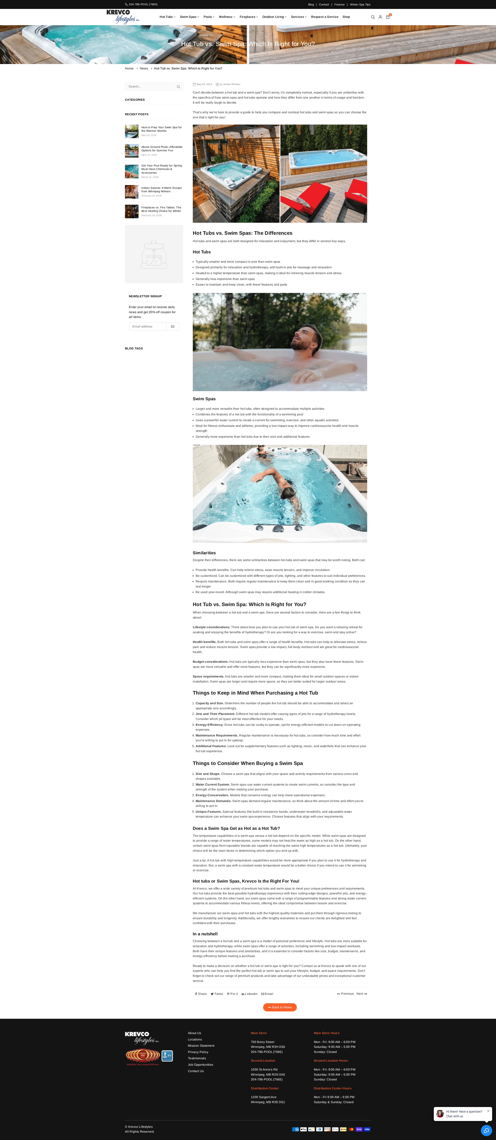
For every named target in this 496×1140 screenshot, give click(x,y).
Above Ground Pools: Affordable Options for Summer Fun (162, 148)
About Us (194, 1033)
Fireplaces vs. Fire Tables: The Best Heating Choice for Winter (161, 209)
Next (359, 993)
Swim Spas (188, 16)
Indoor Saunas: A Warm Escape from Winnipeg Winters (161, 189)
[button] (387, 16)
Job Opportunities (200, 1064)
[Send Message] (178, 86)
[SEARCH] (373, 16)
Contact (324, 4)
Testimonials (197, 1058)
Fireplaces (247, 16)
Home (129, 68)
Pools (208, 16)
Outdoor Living (273, 16)
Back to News (281, 1007)
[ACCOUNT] (380, 16)
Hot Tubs (166, 16)
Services (297, 16)
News (144, 68)
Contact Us (196, 1071)
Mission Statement (201, 1045)
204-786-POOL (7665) (266, 1051)
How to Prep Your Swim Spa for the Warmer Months (161, 129)
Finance (339, 4)
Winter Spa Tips (360, 4)
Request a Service (324, 16)
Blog (311, 4)
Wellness (226, 16)
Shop (346, 16)
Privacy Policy (198, 1052)
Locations (195, 1039)
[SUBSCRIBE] (172, 327)
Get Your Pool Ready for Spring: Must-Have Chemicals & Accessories (162, 169)
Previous (347, 993)
